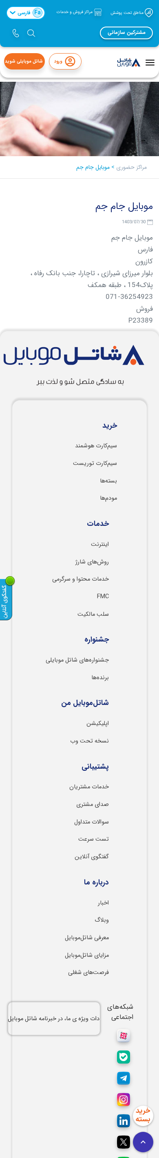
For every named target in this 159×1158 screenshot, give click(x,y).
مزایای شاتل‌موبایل (87, 955)
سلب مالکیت (93, 614)
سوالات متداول (91, 822)
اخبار (103, 903)
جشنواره (96, 640)
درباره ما (96, 882)
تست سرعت (93, 839)
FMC (103, 596)
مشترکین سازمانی (127, 33)
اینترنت (100, 544)
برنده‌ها (100, 677)
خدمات (98, 524)
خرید (109, 426)
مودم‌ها (108, 498)
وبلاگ (102, 920)
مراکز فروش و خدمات (75, 12)
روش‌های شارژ (92, 562)
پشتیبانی (95, 767)
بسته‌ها (108, 481)
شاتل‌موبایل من (85, 703)
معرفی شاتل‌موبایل (87, 938)
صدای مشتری (92, 804)
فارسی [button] (29, 12)
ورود (58, 61)
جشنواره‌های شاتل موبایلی (77, 660)
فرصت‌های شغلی (88, 972)
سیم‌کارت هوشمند (96, 446)
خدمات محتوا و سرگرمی (80, 579)
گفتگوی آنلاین (92, 857)
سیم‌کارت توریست (95, 463)
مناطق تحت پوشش (127, 12)
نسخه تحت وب (89, 741)
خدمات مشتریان (89, 787)
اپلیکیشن (97, 723)
